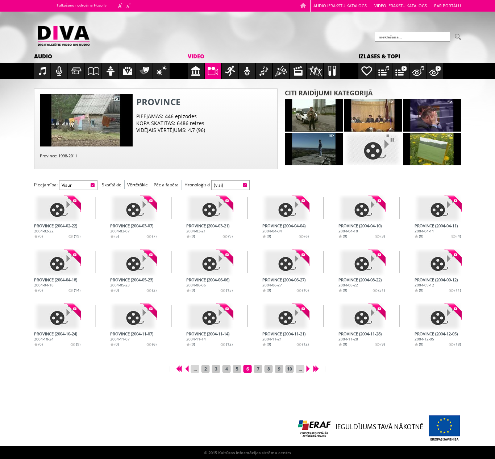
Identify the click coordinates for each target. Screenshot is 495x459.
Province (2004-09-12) (436, 279)
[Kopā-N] (373, 149)
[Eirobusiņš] (314, 115)
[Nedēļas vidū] (432, 115)
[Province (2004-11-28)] (361, 316)
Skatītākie (111, 185)
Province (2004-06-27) (283, 279)
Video (196, 56)
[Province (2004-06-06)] (209, 262)
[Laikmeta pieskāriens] (314, 149)
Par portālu (447, 5)
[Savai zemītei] (432, 149)
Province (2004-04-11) (436, 225)
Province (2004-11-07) (131, 333)
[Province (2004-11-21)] (285, 316)
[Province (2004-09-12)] (438, 262)
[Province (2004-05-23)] (133, 262)
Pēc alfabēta (166, 185)
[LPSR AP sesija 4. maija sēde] (373, 115)
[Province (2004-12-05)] (438, 316)
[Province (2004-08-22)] (361, 262)
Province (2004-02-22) (55, 225)
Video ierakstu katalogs (400, 5)
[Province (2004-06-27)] (285, 262)
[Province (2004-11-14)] (209, 316)
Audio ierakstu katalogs (340, 5)
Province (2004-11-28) (360, 333)
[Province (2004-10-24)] (57, 316)
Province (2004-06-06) (207, 279)
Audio (43, 56)
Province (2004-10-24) (55, 333)
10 (289, 369)
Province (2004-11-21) (283, 333)
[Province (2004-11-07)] (133, 316)
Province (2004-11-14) (207, 333)
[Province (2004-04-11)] (438, 208)
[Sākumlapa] (303, 5)
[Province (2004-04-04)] (285, 208)
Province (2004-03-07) (131, 225)
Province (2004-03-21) (207, 225)
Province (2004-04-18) (55, 279)
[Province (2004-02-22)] (57, 208)
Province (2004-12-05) (436, 333)
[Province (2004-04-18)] (57, 262)
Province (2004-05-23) (131, 279)
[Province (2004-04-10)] (361, 208)
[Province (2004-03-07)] (133, 208)
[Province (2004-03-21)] (209, 208)
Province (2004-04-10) (360, 225)
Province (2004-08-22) (360, 279)
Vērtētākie (137, 185)
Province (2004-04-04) (283, 225)
